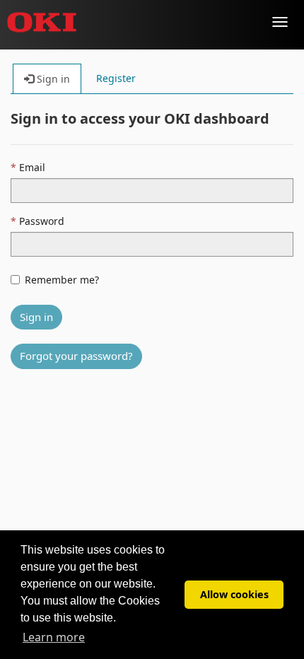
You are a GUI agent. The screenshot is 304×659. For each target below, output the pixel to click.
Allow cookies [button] (234, 594)
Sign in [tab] (52, 79)
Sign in (36, 317)
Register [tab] (116, 78)
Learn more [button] (54, 637)
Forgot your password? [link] (76, 356)
